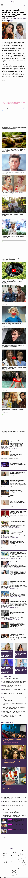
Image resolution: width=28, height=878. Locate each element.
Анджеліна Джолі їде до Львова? (16, 441)
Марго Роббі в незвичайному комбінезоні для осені (17, 473)
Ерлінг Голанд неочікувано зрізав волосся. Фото (17, 481)
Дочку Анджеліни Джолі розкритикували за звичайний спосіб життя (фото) (16, 820)
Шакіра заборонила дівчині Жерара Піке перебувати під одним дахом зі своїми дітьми (7, 670)
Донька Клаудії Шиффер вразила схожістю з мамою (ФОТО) (17, 612)
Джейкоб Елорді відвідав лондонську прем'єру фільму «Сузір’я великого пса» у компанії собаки (17, 625)
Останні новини (6, 676)
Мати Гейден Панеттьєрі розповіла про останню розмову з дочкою (16, 563)
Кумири (17, 487)
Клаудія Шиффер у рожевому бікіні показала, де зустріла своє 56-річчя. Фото (17, 582)
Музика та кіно (18, 527)
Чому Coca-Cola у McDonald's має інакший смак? (12, 787)
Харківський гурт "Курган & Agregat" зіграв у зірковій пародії (13, 761)
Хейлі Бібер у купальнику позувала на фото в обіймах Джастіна (17, 542)
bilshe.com (12, 850)
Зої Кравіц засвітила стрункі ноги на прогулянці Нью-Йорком (17, 532)
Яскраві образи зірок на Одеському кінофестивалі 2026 (18, 464)
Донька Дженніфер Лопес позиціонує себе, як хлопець (16, 825)
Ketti (8, 459)
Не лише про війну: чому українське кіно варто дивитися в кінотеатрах (18, 553)
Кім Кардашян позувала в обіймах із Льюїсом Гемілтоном (20, 654)
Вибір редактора (7, 722)
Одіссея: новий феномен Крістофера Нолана (16, 592)
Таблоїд (3, 18)
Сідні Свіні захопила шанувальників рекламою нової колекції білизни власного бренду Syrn (18, 453)
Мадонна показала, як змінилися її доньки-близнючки (18, 600)
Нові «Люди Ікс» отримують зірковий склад (17, 635)
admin (9, 448)
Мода (17, 477)
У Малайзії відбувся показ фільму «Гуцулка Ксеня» (12, 740)
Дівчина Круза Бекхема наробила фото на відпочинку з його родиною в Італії (17, 831)
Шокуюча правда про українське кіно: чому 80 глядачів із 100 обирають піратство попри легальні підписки (16, 493)
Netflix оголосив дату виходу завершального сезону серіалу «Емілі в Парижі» (18, 523)
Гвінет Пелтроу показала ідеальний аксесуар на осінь (17, 502)
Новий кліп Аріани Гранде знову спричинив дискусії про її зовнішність (18, 512)
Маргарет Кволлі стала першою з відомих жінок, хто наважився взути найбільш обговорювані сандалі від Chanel (18, 573)
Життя (17, 448)
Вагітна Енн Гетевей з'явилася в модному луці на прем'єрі (21, 669)
